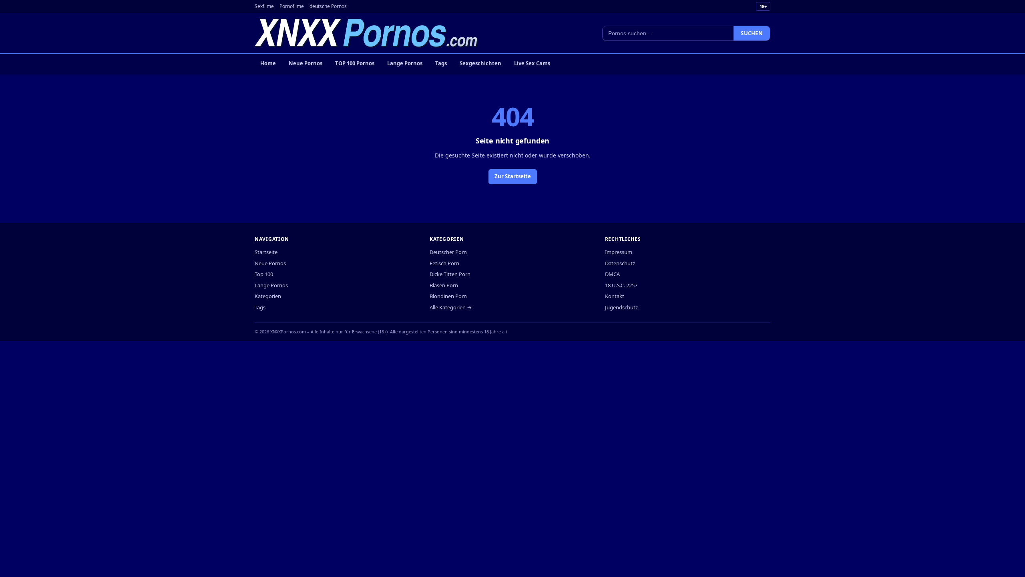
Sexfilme (264, 6)
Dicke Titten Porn (450, 274)
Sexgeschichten (480, 63)
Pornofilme (291, 6)
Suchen (752, 33)
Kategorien (268, 296)
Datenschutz (620, 263)
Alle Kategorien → (451, 307)
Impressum (618, 252)
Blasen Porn (444, 285)
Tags (441, 63)
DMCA (612, 274)
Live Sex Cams (532, 63)
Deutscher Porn (448, 252)
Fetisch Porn (444, 263)
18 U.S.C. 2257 (621, 285)
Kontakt (614, 296)
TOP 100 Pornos (354, 63)
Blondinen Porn (448, 296)
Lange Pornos (404, 63)
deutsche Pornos (328, 6)
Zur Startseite (512, 176)
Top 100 (264, 274)
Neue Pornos (305, 63)
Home (268, 63)
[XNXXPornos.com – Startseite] (366, 33)
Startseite (266, 252)
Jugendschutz (621, 307)
